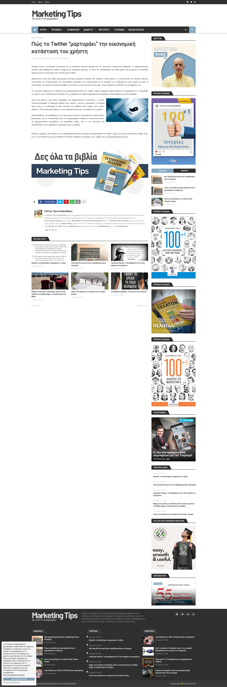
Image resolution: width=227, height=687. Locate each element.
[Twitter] (60, 202)
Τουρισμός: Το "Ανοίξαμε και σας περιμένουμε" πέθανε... (173, 660)
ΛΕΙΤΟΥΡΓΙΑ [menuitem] (104, 30)
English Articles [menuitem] (136, 30)
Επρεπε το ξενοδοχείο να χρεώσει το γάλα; (49, 263)
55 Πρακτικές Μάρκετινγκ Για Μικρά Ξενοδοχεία (171, 596)
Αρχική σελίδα (37, 38)
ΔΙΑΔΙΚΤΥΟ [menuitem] (88, 30)
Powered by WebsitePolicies (11, 682)
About (40, 2)
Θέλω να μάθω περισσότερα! (14, 675)
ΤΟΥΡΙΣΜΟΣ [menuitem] (119, 30)
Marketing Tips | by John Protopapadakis (60, 684)
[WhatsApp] (72, 202)
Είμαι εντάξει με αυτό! (19, 679)
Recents (184, 171)
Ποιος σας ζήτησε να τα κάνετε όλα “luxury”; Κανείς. (88, 293)
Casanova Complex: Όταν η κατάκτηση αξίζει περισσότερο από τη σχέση (172, 671)
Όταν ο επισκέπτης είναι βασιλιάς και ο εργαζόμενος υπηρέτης (179, 189)
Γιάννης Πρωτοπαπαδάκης (58, 211)
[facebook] (46, 230)
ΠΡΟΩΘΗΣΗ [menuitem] (56, 30)
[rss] (56, 230)
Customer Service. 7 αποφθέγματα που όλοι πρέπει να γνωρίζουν (128, 264)
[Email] (78, 202)
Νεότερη (36, 306)
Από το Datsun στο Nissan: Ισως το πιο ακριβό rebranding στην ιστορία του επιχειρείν (173, 649)
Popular (162, 171)
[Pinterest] (66, 202)
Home (34, 2)
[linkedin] (49, 230)
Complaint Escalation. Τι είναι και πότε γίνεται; (129, 292)
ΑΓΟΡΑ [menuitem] (43, 30)
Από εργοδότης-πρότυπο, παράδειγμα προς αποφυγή (88, 264)
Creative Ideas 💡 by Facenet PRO (183, 684)
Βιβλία (47, 2)
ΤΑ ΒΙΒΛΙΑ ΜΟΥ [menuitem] (73, 30)
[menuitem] (35, 29)
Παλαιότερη (142, 306)
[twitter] (53, 230)
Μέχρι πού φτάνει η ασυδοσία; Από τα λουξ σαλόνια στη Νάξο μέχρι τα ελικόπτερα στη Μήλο (49, 294)
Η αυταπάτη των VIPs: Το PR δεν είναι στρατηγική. (63, 670)
